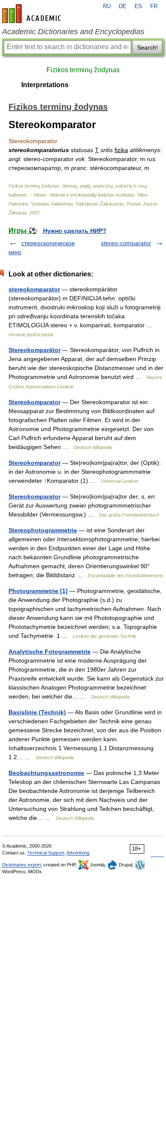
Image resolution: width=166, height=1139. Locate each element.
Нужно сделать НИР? (74, 230)
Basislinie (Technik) (37, 712)
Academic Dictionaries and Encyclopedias (73, 31)
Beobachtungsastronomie (46, 772)
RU (107, 6)
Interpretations (45, 84)
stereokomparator (34, 289)
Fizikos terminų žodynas (83, 69)
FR (153, 6)
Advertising (77, 852)
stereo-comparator (126, 243)
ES (138, 6)
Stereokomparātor (34, 349)
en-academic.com (32, 13)
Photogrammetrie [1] (38, 590)
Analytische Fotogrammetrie (50, 651)
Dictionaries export (21, 864)
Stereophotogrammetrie (43, 530)
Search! (147, 47)
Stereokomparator (34, 402)
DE (122, 6)
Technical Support (45, 852)
